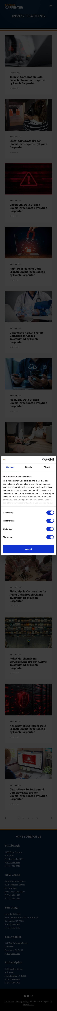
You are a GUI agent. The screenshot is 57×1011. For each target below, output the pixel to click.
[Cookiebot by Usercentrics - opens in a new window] (42, 459)
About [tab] (47, 467)
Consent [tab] (10, 467)
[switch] (50, 521)
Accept (28, 549)
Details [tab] (28, 467)
